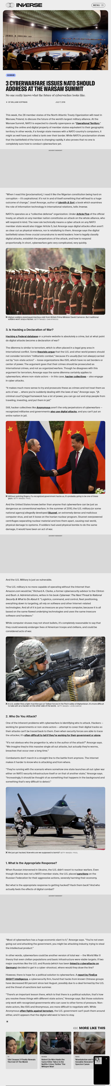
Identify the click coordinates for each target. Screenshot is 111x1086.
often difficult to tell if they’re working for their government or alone (62, 735)
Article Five (82, 214)
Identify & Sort (66, 202)
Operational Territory (87, 123)
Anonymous (43, 407)
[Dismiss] (106, 1058)
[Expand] (97, 1058)
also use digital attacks (63, 411)
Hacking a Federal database (22, 336)
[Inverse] (29, 5)
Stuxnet (52, 512)
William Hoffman (19, 102)
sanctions (82, 873)
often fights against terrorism (36, 1010)
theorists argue (46, 351)
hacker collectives (75, 376)
